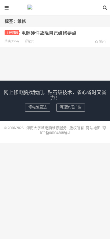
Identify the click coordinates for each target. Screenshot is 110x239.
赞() (102, 41)
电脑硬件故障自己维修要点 (48, 33)
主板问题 (12, 33)
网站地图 (93, 128)
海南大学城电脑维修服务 (55, 8)
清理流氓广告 (71, 107)
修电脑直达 (37, 107)
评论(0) (29, 41)
